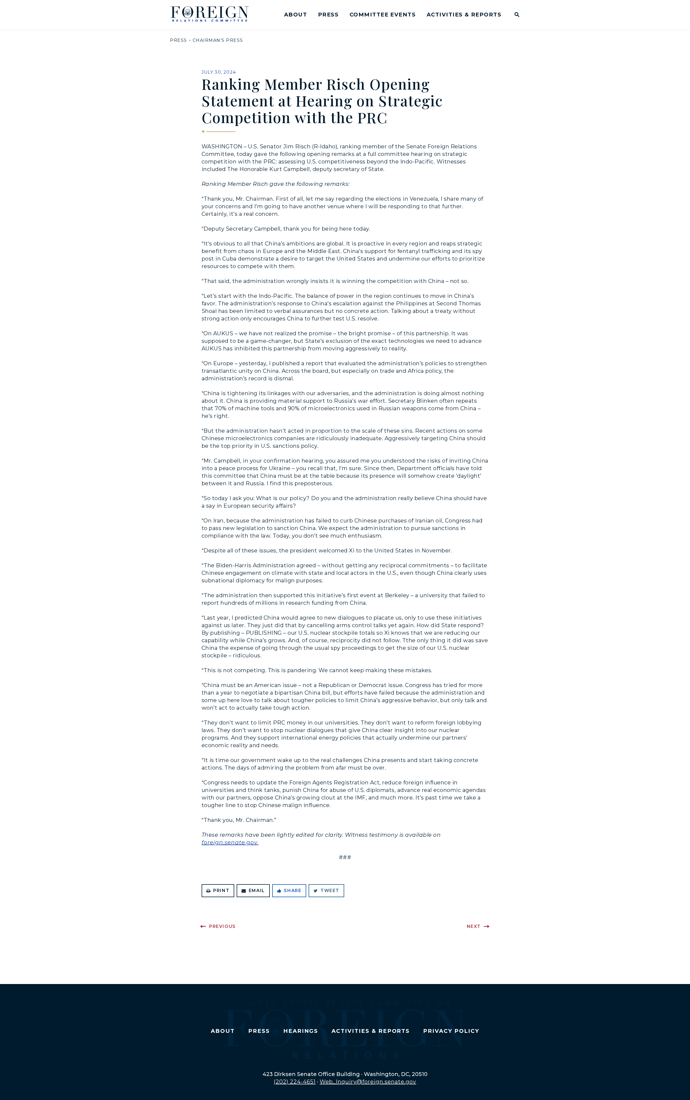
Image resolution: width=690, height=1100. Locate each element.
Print (221, 890)
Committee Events (383, 14)
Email (257, 890)
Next (474, 926)
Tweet (329, 890)
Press (328, 14)
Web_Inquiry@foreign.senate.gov (368, 1081)
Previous (222, 926)
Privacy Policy (451, 1031)
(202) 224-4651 (295, 1081)
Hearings (300, 1031)
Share (292, 890)
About (295, 14)
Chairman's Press (218, 40)
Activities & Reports (464, 14)
